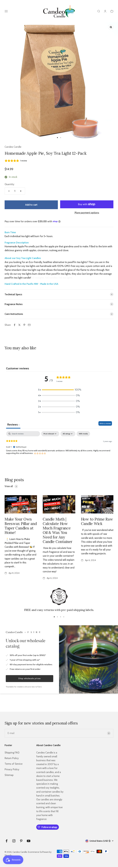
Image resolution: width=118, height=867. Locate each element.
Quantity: (10, 184)
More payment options (87, 212)
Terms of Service (13, 763)
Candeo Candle (13, 146)
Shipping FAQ (12, 752)
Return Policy (12, 758)
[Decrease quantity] (9, 191)
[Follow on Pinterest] (21, 841)
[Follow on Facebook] (6, 841)
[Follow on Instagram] (14, 841)
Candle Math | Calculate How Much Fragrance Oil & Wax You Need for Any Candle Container (57, 530)
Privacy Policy (12, 769)
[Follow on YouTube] (29, 841)
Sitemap (9, 775)
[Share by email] (29, 324)
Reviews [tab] (13, 424)
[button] (59, 390)
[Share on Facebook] (14, 324)
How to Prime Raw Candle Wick (97, 521)
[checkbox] (83, 433)
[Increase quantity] (21, 191)
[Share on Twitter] (19, 324)
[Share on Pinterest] (24, 324)
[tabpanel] (59, 449)
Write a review (105, 423)
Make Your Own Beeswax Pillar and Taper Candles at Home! (21, 526)
